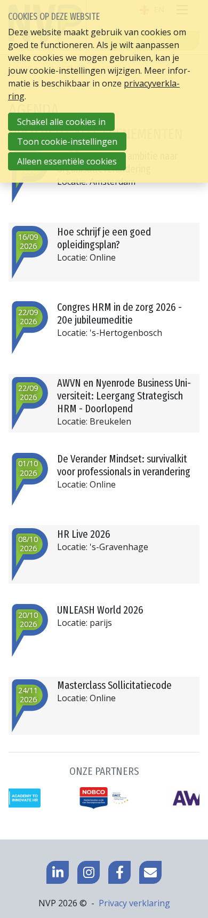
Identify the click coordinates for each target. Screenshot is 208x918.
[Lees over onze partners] (104, 787)
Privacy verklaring (134, 903)
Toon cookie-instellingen (67, 141)
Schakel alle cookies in (61, 122)
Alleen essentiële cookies (67, 161)
